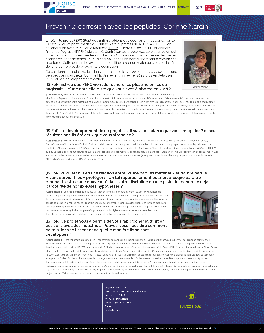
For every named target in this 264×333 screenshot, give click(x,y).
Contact (183, 7)
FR (201, 7)
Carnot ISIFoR (56, 44)
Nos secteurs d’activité (107, 7)
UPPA (147, 44)
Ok (215, 328)
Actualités (158, 7)
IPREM (113, 48)
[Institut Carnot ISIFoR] (59, 7)
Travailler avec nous (136, 7)
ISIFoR (86, 7)
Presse (171, 7)
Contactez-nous (113, 310)
